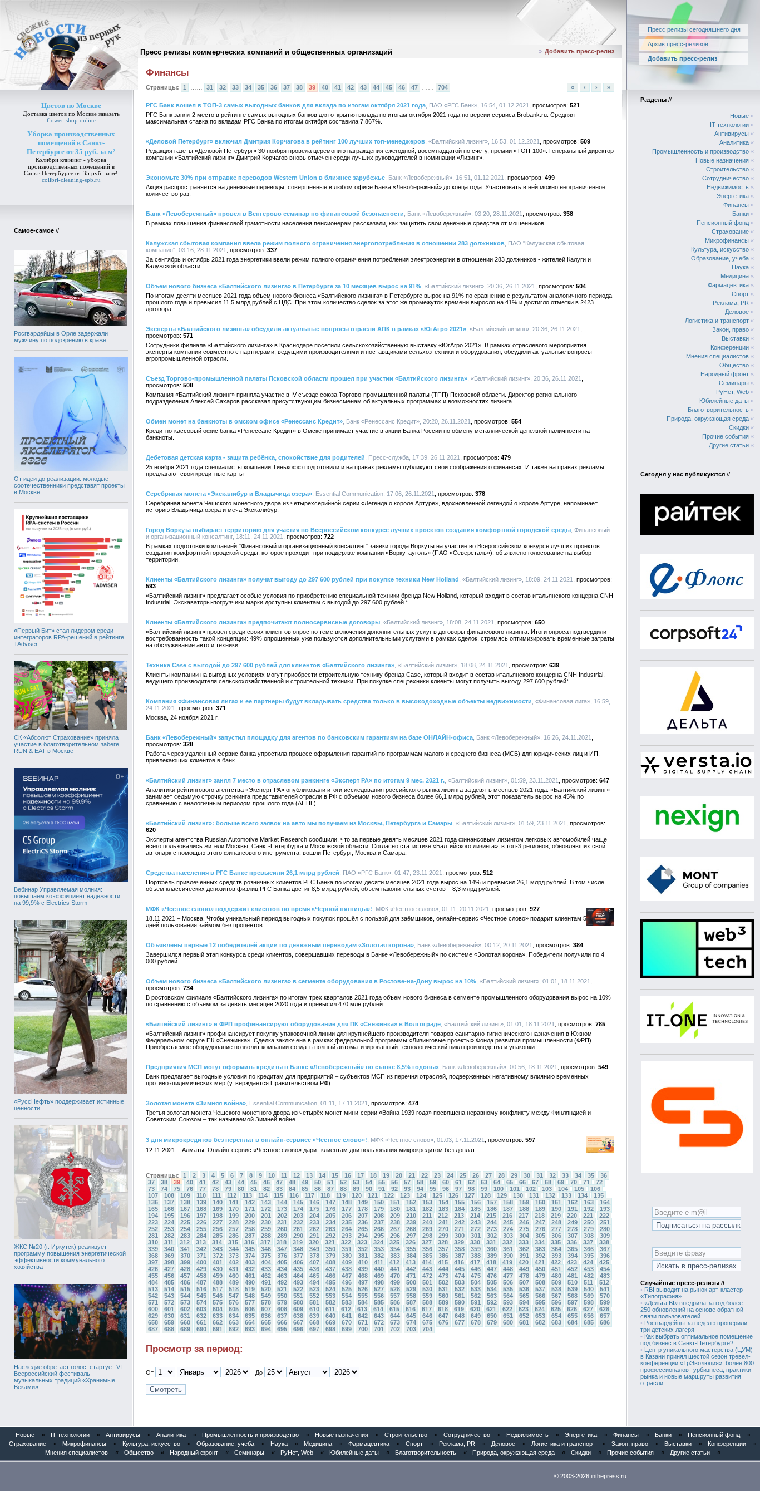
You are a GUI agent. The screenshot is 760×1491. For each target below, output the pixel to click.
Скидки (739, 427)
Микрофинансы (727, 240)
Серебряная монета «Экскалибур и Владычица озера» (229, 493)
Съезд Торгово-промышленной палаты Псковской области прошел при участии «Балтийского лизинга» (306, 378)
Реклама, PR (731, 302)
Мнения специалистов (717, 356)
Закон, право (730, 329)
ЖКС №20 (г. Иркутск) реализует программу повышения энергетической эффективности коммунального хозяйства (70, 1256)
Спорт (740, 294)
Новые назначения (722, 160)
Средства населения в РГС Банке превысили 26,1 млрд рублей (242, 872)
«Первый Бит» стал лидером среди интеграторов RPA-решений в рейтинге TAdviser (69, 637)
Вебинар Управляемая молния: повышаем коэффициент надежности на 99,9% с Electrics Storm (67, 896)
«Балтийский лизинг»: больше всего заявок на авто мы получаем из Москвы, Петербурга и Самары (299, 823)
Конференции (729, 347)
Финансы (736, 204)
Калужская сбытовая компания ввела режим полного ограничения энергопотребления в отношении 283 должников (325, 243)
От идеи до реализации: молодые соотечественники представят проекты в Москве (69, 485)
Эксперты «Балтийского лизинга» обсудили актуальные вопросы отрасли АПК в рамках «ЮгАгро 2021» (306, 329)
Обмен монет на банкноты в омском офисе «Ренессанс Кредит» (244, 421)
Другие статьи (729, 445)
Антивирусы (731, 133)
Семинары (734, 383)
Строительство (727, 169)
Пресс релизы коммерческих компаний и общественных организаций (266, 52)
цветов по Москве (73, 113)
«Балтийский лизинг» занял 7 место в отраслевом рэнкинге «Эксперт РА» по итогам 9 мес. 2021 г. (295, 780)
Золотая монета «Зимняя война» (196, 1103)
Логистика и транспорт (717, 320)
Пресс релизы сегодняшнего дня (694, 29)
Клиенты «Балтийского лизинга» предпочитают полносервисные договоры (263, 622)
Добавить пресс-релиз (579, 51)
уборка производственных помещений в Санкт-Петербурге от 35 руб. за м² (70, 166)
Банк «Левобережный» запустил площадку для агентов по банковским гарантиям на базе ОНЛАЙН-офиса (309, 737)
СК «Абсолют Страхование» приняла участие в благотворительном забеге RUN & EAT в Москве (66, 744)
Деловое (737, 311)
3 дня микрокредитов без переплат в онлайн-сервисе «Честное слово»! (256, 1139)
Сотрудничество (725, 178)
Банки (740, 213)
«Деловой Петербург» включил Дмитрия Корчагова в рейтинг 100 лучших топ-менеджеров (285, 141)
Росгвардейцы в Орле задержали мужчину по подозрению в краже (61, 336)
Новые (739, 115)
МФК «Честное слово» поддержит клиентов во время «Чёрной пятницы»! (259, 909)
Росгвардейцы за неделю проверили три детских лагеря (693, 1326)
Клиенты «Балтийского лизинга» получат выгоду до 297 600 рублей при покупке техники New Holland (302, 579)
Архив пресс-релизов (678, 44)
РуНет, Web (732, 391)
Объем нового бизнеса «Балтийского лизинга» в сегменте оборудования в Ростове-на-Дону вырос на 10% (311, 981)
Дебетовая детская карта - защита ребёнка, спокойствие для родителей (255, 457)
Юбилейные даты (724, 400)
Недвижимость (728, 187)
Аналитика (734, 142)
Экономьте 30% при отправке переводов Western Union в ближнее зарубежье (265, 177)
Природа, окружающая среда (708, 418)
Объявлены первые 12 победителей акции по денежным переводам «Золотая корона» (280, 945)
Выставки (735, 338)
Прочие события (725, 436)
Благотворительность (718, 409)
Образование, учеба (720, 258)
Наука (740, 267)
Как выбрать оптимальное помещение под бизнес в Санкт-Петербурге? (696, 1339)
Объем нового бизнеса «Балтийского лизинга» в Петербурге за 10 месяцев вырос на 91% (283, 286)
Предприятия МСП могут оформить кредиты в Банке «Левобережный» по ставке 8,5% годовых (292, 1067)
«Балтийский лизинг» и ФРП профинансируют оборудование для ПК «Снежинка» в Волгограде (293, 1024)
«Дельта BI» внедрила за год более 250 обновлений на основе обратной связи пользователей (691, 1310)
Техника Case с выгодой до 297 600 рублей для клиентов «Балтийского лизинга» (270, 665)
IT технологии (729, 124)
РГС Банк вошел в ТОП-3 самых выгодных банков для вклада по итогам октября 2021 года (286, 105)
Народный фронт (724, 374)
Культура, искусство (720, 249)
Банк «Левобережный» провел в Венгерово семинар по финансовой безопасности (275, 213)
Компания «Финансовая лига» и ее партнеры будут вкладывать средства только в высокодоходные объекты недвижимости (339, 701)
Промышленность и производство (700, 151)
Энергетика (733, 196)
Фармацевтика (728, 285)
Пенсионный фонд (723, 222)
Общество (734, 365)
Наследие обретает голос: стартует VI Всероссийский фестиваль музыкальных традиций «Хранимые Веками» (68, 1377)
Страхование (730, 231)
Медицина (734, 276)
